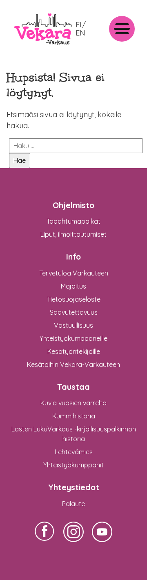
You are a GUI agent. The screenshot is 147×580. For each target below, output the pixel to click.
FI (79, 24)
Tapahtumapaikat (73, 221)
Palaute (73, 504)
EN (80, 33)
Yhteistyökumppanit (73, 465)
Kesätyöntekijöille (73, 351)
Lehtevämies (74, 452)
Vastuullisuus (73, 325)
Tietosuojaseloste (73, 299)
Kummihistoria (73, 416)
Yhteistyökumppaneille (73, 338)
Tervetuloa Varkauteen (73, 273)
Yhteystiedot (73, 487)
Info (73, 256)
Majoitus (73, 286)
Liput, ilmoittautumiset (73, 234)
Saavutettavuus (74, 312)
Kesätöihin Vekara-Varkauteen (73, 364)
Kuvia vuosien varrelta (73, 403)
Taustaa (73, 387)
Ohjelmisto (73, 205)
